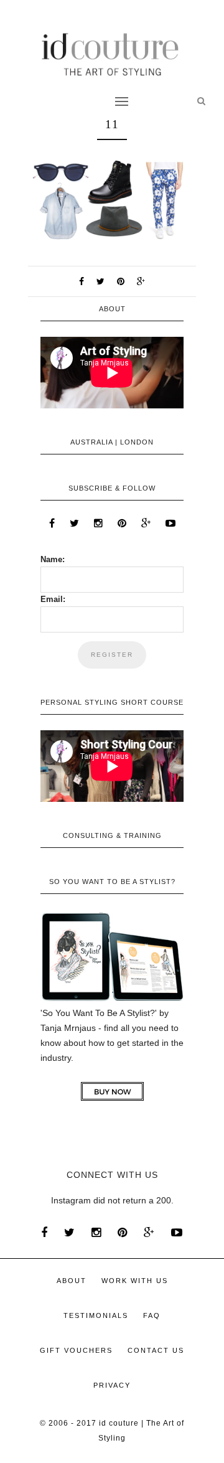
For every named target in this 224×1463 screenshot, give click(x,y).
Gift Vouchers (76, 1350)
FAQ (152, 1315)
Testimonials (95, 1315)
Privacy (112, 1385)
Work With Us (134, 1280)
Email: (52, 599)
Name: (52, 559)
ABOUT (71, 1280)
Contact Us (156, 1350)
